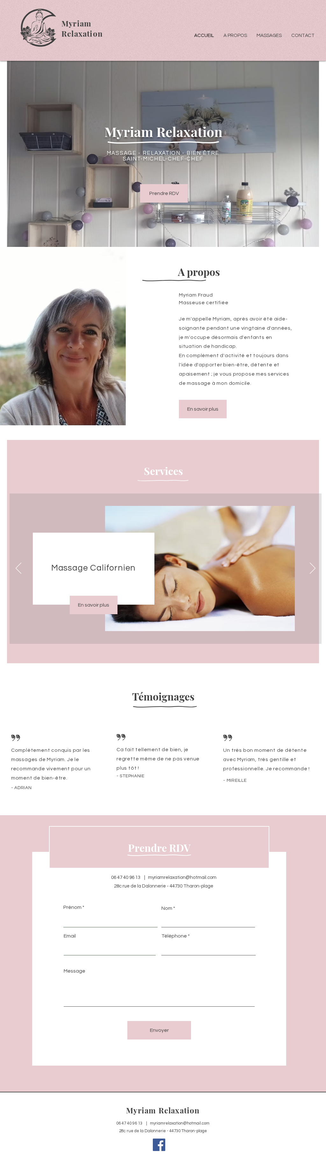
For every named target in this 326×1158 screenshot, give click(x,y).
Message (74, 971)
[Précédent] (18, 569)
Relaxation (82, 33)
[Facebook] (159, 1145)
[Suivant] (312, 569)
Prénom (72, 907)
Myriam (76, 23)
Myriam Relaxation (163, 1110)
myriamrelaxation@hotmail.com (182, 877)
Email (70, 936)
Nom (166, 908)
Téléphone (174, 936)
